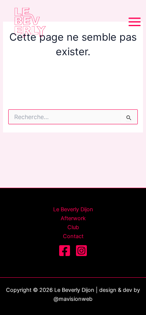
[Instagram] (81, 250)
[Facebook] (64, 250)
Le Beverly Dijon (73, 209)
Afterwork (73, 218)
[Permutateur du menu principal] (134, 21)
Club (73, 227)
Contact (73, 236)
